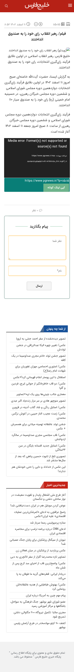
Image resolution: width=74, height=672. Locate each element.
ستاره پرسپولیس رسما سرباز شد (48, 522)
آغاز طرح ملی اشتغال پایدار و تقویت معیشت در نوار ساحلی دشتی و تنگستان (38, 497)
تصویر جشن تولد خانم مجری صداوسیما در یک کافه (39, 358)
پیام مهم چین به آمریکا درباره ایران (46, 595)
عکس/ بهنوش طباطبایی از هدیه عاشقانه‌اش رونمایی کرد (41, 586)
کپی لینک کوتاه (56, 187)
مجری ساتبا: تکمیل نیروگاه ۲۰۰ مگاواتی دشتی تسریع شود (40, 614)
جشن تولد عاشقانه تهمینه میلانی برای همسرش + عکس (38, 426)
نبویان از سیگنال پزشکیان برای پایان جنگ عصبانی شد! (38, 542)
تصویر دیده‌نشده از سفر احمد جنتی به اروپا (41, 338)
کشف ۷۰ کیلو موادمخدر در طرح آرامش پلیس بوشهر (40, 625)
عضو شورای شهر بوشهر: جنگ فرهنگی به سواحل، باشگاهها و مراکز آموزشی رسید (38, 603)
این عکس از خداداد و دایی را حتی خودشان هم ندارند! (39, 469)
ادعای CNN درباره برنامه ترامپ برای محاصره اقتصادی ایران (40, 531)
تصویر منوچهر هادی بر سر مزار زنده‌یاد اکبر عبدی (38, 401)
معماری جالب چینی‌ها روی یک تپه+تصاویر (41, 394)
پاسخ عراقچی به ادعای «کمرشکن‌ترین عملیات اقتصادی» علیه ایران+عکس (40, 514)
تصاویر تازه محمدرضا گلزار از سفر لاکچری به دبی (38, 557)
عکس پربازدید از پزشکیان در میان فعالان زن (41, 550)
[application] (37, 158)
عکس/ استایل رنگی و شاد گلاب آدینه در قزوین (39, 407)
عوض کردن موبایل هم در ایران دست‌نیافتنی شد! (38, 505)
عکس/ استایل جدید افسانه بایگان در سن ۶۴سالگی (42, 447)
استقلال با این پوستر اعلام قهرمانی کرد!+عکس (39, 377)
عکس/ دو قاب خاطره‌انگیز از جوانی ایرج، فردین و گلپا (39, 385)
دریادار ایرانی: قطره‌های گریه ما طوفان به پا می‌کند (41, 576)
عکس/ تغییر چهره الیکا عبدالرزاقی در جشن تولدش (41, 347)
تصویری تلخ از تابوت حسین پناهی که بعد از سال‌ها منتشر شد (40, 458)
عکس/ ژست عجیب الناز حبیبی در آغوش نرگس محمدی (39, 415)
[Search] (6, 6)
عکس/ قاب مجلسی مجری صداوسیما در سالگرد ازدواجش (39, 437)
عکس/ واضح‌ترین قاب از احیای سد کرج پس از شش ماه (39, 565)
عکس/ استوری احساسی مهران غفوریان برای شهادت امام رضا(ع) (40, 368)
